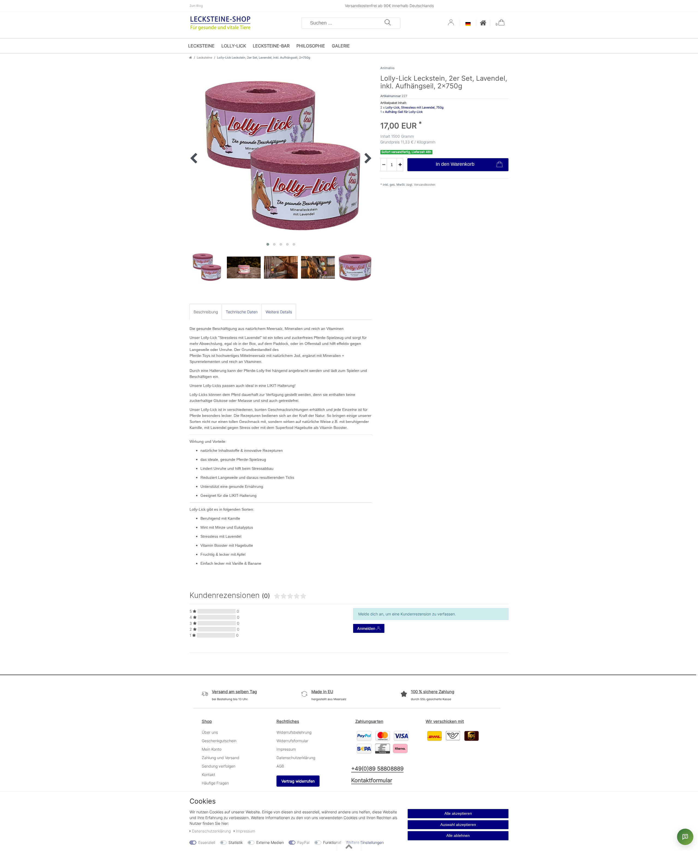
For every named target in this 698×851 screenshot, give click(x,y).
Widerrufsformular (292, 740)
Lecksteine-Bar (271, 46)
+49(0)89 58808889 (377, 768)
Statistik (235, 842)
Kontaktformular (371, 780)
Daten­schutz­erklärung (212, 831)
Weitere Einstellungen (365, 842)
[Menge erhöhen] (400, 164)
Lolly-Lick (233, 46)
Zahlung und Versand (220, 757)
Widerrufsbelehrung (293, 732)
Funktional (332, 842)
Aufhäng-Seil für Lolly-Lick (404, 112)
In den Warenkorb (455, 164)
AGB (280, 766)
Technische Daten (242, 311)
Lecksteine (201, 46)
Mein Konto (211, 749)
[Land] (468, 24)
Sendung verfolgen (218, 766)
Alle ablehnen (458, 835)
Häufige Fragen (215, 783)
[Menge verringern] (383, 164)
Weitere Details (279, 311)
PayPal (303, 842)
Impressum (286, 749)
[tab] (205, 312)
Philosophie (310, 46)
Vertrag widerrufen (298, 781)
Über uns (210, 732)
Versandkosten (424, 185)
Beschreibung (206, 311)
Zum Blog (196, 6)
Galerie (341, 46)
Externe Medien (270, 842)
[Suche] (387, 23)
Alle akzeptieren (458, 813)
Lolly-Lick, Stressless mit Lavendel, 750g (415, 107)
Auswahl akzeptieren (458, 824)
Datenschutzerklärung (295, 757)
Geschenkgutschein (219, 740)
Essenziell (206, 842)
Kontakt (208, 774)
